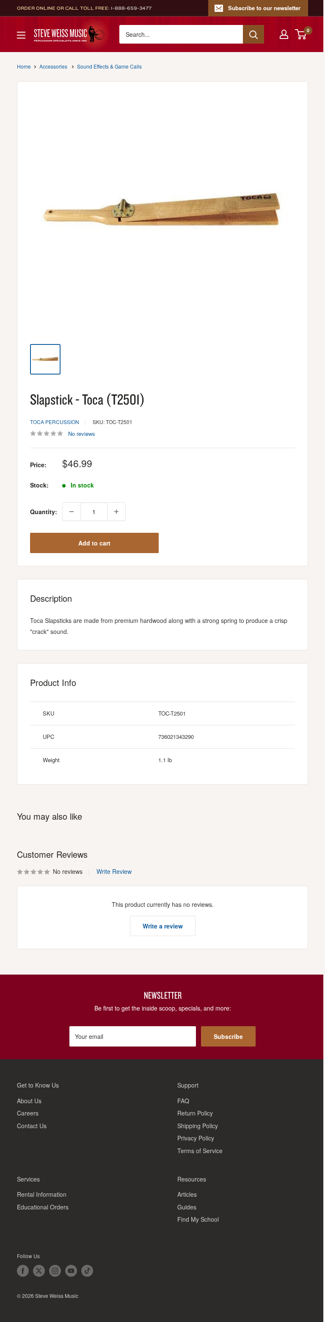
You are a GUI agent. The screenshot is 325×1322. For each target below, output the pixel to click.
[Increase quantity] (116, 512)
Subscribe (228, 1036)
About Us (29, 1100)
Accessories (53, 66)
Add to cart (94, 543)
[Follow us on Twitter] (39, 1271)
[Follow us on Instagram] (55, 1271)
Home (24, 66)
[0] (301, 34)
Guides (186, 1207)
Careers (28, 1113)
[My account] (284, 34)
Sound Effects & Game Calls (109, 66)
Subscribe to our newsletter (264, 8)
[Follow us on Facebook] (23, 1271)
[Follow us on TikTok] (87, 1271)
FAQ (183, 1100)
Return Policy (195, 1113)
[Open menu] (21, 35)
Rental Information (41, 1194)
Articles (187, 1194)
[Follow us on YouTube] (71, 1271)
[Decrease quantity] (71, 512)
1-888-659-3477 (131, 8)
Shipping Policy (197, 1125)
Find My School (198, 1219)
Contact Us (32, 1125)
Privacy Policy (195, 1138)
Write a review (163, 926)
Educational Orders (43, 1207)
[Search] (253, 34)
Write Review (114, 871)
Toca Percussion (54, 421)
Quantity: (43, 511)
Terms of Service (200, 1150)
